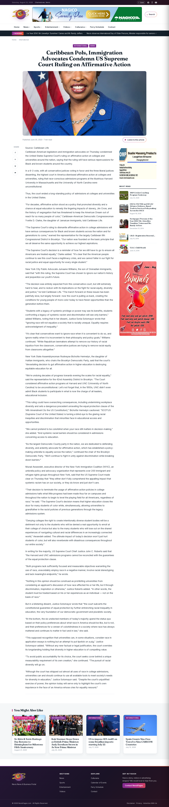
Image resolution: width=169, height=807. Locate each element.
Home (17, 27)
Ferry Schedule (97, 27)
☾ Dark (141, 2)
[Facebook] (148, 2)
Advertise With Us (150, 803)
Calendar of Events (99, 783)
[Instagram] (152, 2)
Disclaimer (131, 803)
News (26, 27)
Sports (37, 27)
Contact (111, 27)
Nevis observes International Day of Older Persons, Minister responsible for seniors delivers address (113, 33)
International (24, 40)
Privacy (139, 803)
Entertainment (51, 27)
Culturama (80, 27)
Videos (66, 27)
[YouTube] (156, 2)
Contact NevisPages (134, 785)
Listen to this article (134, 140)
